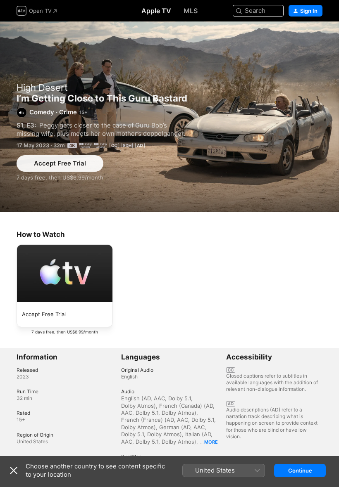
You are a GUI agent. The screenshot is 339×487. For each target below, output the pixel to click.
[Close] (13, 470)
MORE (211, 442)
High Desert (42, 87)
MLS (191, 11)
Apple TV (156, 11)
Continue (300, 470)
